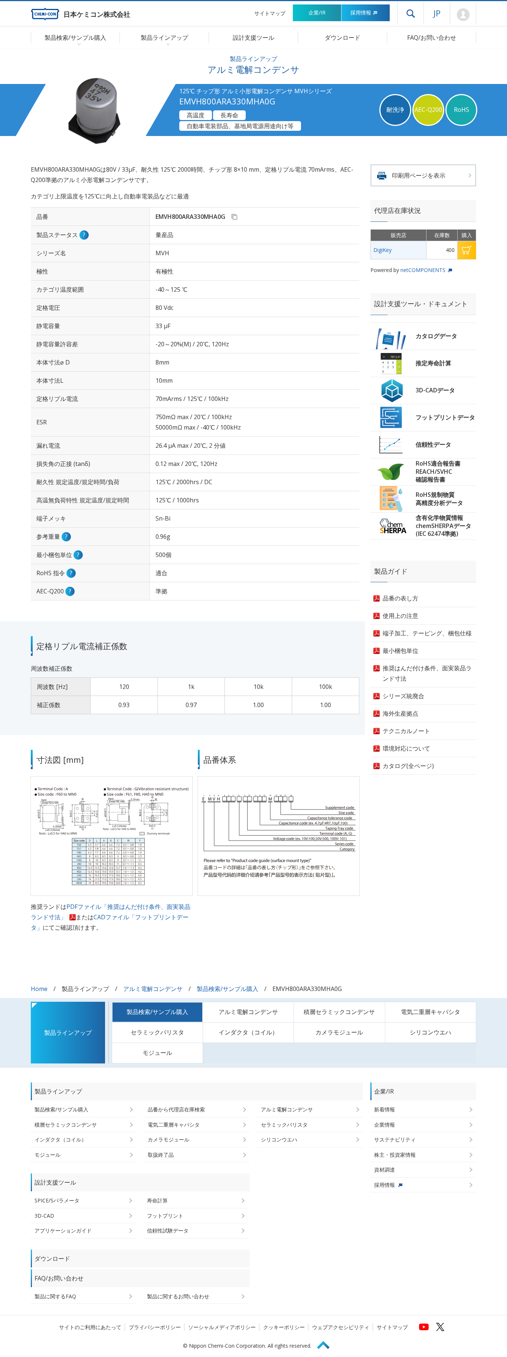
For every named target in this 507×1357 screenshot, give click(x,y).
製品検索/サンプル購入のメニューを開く (77, 44)
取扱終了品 (161, 1154)
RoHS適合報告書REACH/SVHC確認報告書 (438, 471)
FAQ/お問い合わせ (431, 37)
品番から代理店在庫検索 (176, 1109)
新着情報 (384, 1109)
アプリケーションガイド (63, 1230)
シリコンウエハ (430, 1032)
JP (437, 13)
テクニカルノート (406, 731)
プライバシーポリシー (155, 1327)
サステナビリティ (395, 1139)
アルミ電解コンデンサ (153, 989)
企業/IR (317, 12)
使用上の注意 (400, 616)
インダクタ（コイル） (248, 1032)
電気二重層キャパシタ (430, 1012)
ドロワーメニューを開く (410, 13)
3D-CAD (44, 1215)
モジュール (157, 1053)
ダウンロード (342, 37)
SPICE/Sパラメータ (57, 1200)
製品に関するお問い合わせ (178, 1296)
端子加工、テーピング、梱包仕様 (427, 633)
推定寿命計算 (433, 363)
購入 (467, 250)
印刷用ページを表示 (418, 175)
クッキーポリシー (284, 1327)
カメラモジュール (339, 1032)
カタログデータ (436, 336)
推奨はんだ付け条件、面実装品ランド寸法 (427, 673)
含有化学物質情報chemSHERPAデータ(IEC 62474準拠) (443, 526)
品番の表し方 (400, 598)
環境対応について (406, 748)
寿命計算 (157, 1200)
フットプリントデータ (445, 417)
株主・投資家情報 (395, 1154)
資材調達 (384, 1169)
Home (39, 989)
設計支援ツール (253, 37)
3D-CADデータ (435, 390)
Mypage (463, 15)
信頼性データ (433, 444)
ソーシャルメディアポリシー (222, 1327)
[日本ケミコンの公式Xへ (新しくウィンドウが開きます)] (440, 1327)
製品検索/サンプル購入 (227, 989)
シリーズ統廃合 (403, 696)
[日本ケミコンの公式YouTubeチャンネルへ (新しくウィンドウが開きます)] (424, 1327)
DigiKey (382, 249)
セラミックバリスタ (157, 1032)
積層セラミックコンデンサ (339, 1012)
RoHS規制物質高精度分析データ (439, 498)
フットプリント (165, 1215)
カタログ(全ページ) (408, 766)
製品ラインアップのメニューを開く (166, 44)
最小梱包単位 (400, 651)
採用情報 (360, 12)
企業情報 (384, 1124)
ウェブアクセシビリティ (340, 1327)
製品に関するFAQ (55, 1296)
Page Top (327, 1344)
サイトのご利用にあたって (90, 1327)
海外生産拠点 (400, 713)
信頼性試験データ (168, 1230)
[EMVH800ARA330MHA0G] (234, 216)
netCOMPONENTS (422, 269)
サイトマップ (269, 13)
